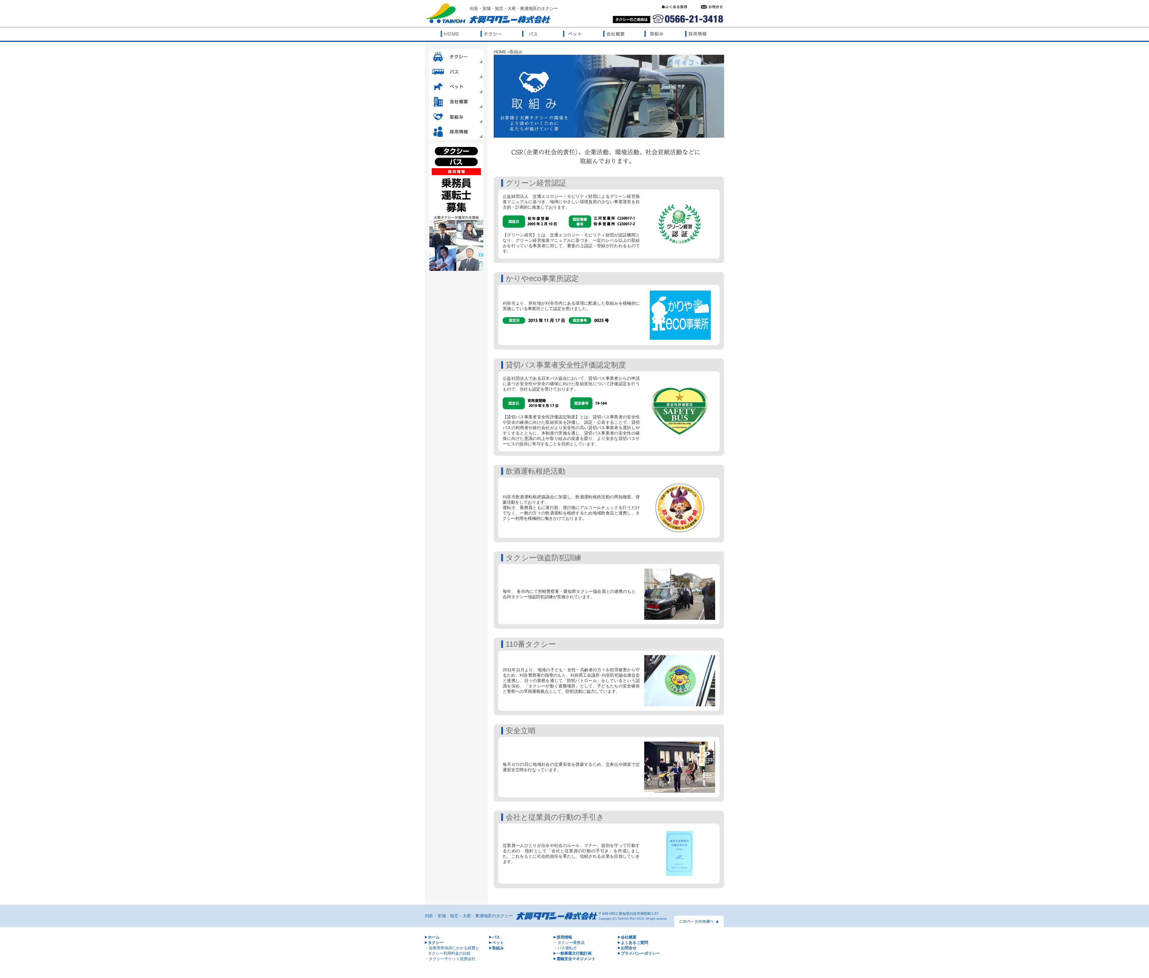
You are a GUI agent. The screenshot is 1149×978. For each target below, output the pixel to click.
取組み (498, 948)
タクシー (435, 942)
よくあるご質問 (634, 942)
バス (496, 937)
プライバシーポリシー (640, 953)
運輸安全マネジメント (576, 958)
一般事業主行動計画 (574, 953)
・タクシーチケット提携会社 (450, 958)
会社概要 (628, 937)
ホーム (434, 937)
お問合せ (628, 948)
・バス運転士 (565, 948)
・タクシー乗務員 (569, 942)
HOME (500, 51)
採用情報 (564, 937)
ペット (498, 942)
